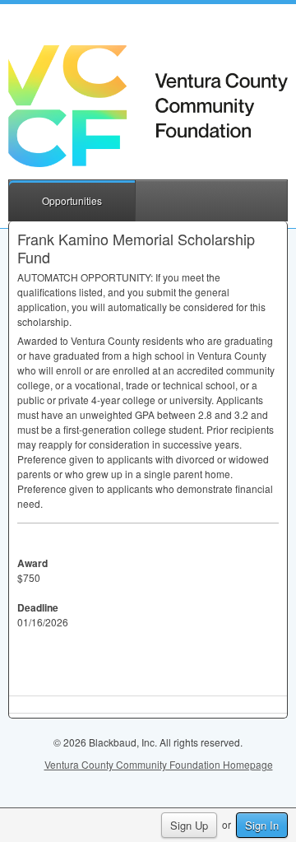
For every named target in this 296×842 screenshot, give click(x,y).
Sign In (262, 825)
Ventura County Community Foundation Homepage (158, 764)
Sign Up (189, 825)
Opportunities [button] (72, 200)
